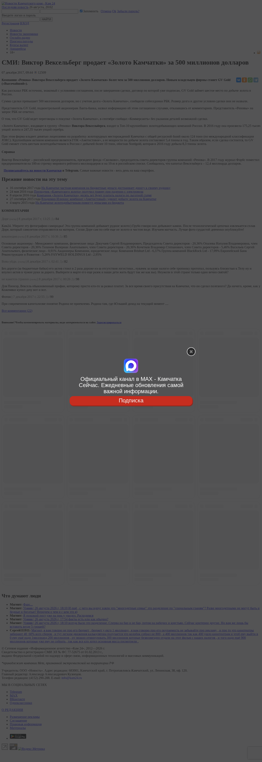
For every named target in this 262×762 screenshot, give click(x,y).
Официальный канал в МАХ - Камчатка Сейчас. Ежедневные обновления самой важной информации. (131, 385)
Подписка (131, 401)
